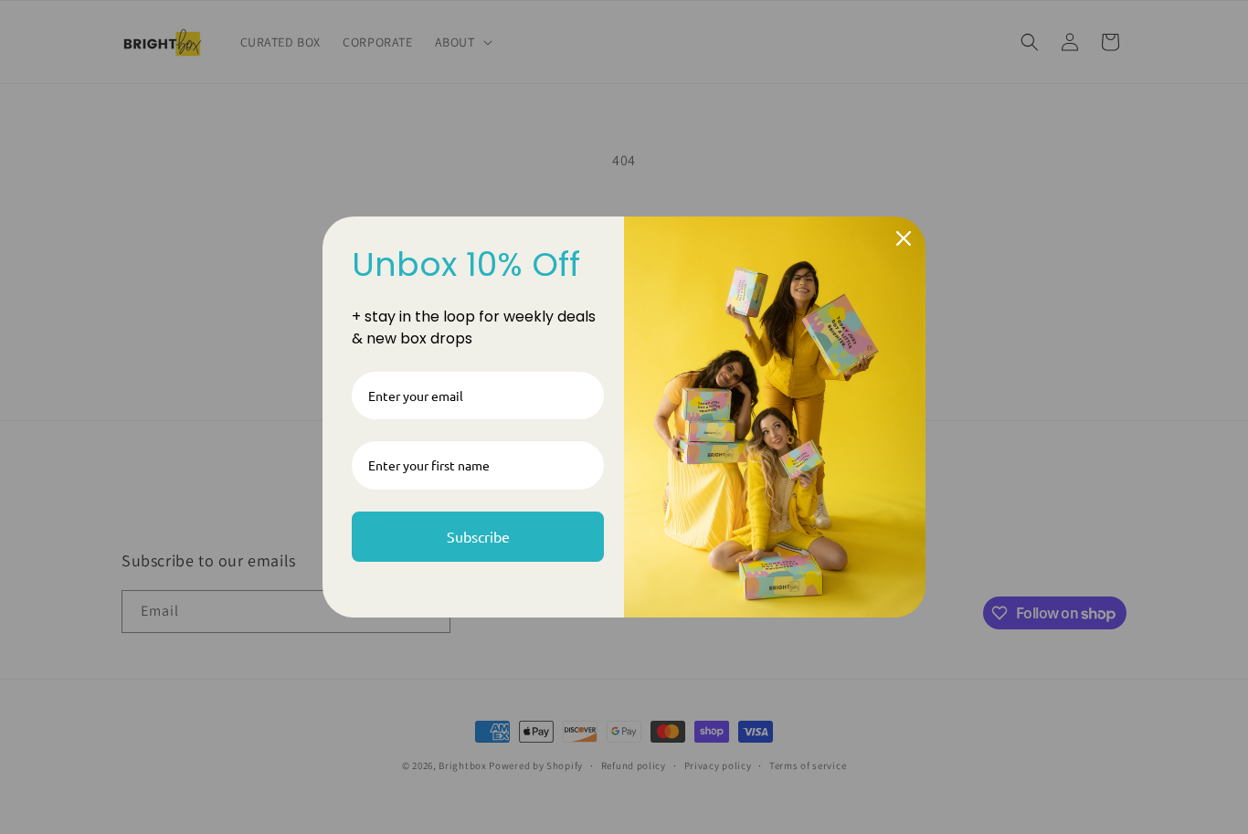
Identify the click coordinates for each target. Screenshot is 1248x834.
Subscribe (478, 536)
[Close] (903, 238)
